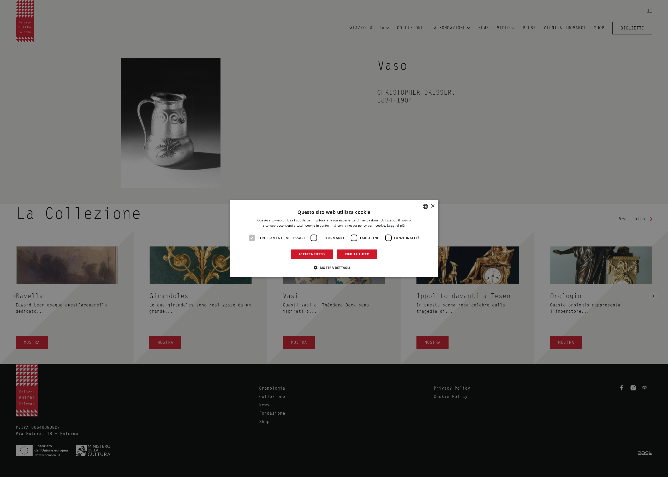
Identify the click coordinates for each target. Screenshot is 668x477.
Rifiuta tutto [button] (357, 254)
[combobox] (425, 206)
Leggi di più (396, 225)
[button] (334, 267)
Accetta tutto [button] (312, 254)
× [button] (432, 206)
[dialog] (334, 238)
